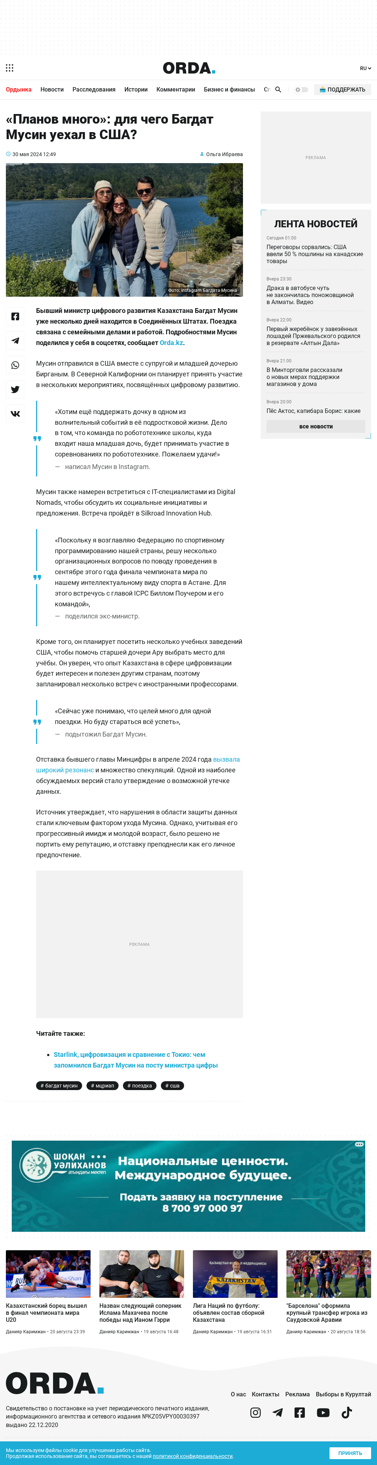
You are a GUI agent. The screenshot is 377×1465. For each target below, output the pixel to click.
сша (175, 1086)
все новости (316, 426)
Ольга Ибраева (224, 154)
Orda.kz (171, 343)
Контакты (265, 1394)
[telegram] (277, 1415)
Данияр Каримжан (26, 1331)
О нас (238, 1394)
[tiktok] (347, 1415)
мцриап (105, 1086)
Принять (350, 1453)
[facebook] (300, 1415)
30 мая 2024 (27, 154)
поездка (142, 1086)
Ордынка (19, 89)
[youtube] (323, 1415)
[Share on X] (15, 389)
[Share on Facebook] (15, 316)
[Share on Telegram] (15, 340)
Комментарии (175, 89)
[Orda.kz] (55, 1400)
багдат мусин (61, 1086)
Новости (52, 89)
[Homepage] (189, 68)
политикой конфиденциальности (193, 1456)
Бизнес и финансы (229, 89)
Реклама (297, 1394)
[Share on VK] (15, 413)
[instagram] (255, 1415)
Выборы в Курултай (343, 1394)
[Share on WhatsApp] (15, 365)
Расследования (94, 89)
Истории (136, 89)
